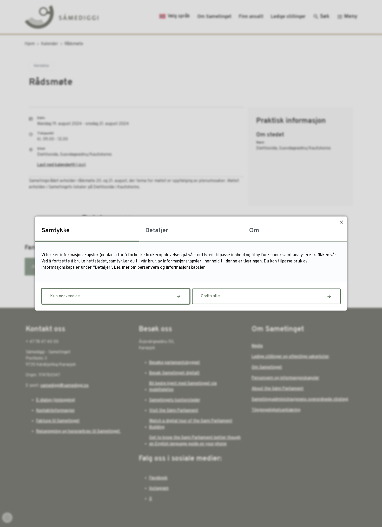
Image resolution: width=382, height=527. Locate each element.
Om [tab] (254, 231)
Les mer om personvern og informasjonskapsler (159, 267)
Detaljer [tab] (156, 231)
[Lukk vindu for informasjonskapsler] (341, 222)
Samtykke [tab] (55, 231)
